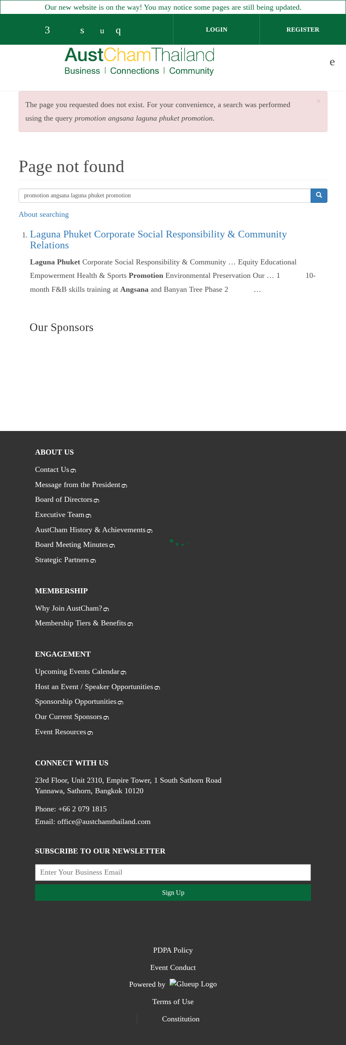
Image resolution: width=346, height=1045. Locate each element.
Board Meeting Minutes (71, 544)
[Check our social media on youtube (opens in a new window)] (104, 31)
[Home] (139, 61)
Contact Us (52, 469)
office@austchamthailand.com (104, 821)
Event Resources (60, 731)
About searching (44, 214)
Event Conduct (173, 967)
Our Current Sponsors (68, 716)
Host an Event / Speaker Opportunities (94, 686)
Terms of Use (173, 1001)
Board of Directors (63, 499)
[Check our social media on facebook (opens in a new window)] (51, 31)
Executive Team (59, 514)
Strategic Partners (62, 559)
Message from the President (77, 484)
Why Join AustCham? (68, 608)
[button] (318, 101)
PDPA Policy (173, 950)
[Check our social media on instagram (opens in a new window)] (122, 31)
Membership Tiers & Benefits (80, 623)
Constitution (181, 1019)
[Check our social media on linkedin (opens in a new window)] (86, 31)
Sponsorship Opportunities (75, 701)
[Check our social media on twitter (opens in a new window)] (68, 31)
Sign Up (173, 892)
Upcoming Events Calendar (77, 671)
